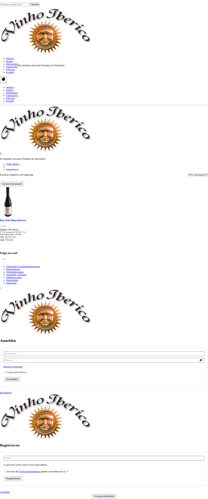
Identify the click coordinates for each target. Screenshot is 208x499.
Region (9, 61)
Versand (9, 239)
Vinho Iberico (12, 164)
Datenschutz (12, 280)
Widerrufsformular (15, 272)
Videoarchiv (12, 66)
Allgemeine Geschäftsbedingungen (23, 266)
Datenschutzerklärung (29, 471)
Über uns (10, 69)
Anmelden (12, 379)
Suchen (35, 4)
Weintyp (10, 58)
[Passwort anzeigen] (201, 360)
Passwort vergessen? (13, 366)
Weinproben (12, 64)
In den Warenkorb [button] (12, 184)
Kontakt (10, 72)
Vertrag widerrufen (104, 496)
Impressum (11, 283)
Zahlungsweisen (14, 277)
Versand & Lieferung (16, 274)
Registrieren (6, 392)
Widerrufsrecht (13, 269)
